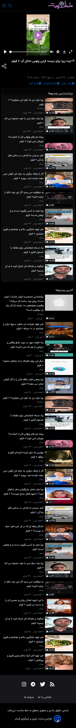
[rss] (52, 685)
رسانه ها (40, 108)
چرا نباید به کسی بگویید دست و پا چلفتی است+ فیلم (27, 213)
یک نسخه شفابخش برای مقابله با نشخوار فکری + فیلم (27, 250)
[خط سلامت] (48, 5)
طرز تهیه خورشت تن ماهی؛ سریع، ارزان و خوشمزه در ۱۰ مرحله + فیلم (23, 326)
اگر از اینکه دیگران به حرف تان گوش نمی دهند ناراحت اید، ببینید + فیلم (23, 176)
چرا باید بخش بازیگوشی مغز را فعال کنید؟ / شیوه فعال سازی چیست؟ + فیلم (24, 492)
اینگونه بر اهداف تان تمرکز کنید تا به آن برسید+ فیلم (24, 268)
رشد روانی (66, 83)
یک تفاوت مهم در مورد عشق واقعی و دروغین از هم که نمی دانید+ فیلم (25, 345)
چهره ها (40, 314)
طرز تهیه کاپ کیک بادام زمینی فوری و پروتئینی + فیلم (25, 658)
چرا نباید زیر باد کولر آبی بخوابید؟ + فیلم (26, 102)
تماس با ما (45, 697)
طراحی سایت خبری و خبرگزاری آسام (33, 719)
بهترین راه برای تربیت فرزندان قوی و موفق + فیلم (26, 455)
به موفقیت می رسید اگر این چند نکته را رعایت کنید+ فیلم (24, 195)
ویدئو (41, 127)
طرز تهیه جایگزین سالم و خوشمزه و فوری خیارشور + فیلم (23, 232)
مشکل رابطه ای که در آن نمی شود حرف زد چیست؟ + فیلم (24, 529)
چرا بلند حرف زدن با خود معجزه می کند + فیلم (24, 121)
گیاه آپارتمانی (50, 83)
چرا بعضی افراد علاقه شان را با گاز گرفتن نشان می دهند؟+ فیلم (24, 382)
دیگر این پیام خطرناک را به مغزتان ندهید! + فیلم (23, 363)
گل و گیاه (33, 83)
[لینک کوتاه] (4, 66)
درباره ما (29, 697)
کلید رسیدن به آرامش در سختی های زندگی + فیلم (26, 158)
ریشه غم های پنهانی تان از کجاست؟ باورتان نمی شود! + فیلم (26, 139)
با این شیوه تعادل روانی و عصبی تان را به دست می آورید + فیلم (24, 602)
